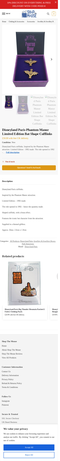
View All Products (9, 358)
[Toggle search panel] (48, 14)
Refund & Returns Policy (12, 383)
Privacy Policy (7, 379)
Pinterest (5, 405)
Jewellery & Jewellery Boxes (47, 22)
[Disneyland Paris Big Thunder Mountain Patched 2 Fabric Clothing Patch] (25, 283)
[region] (29, 442)
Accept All (29, 447)
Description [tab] (7, 181)
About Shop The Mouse (11, 350)
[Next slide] (51, 59)
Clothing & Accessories (16, 22)
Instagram (6, 401)
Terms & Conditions (10, 387)
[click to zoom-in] (30, 59)
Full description (12, 152)
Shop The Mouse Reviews (12, 354)
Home (4, 22)
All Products (14, 241)
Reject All (29, 455)
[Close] (55, 2)
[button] (53, 14)
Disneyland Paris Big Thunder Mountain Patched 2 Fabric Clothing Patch (25, 310)
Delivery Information (10, 375)
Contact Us (6, 371)
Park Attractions (28, 244)
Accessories (31, 22)
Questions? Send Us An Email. (29, 168)
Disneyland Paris (26, 241)
